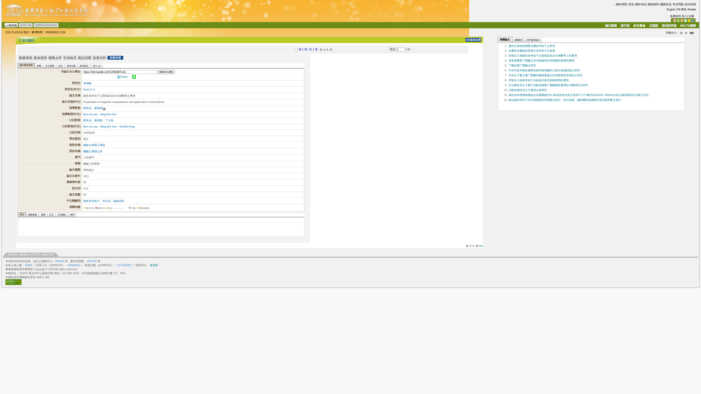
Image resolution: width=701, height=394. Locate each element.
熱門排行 (35, 254)
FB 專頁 (682, 9)
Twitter (124, 76)
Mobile (692, 9)
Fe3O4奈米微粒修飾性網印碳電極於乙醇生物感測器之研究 (544, 70)
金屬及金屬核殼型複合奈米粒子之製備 (532, 50)
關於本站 (640, 4)
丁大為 (109, 120)
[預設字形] (691, 32)
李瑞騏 (87, 83)
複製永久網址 (166, 72)
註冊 (691, 16)
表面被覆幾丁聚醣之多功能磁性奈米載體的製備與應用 (541, 60)
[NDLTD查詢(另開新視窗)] (687, 26)
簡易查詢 (12, 254)
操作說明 (690, 4)
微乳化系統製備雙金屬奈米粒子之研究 (532, 46)
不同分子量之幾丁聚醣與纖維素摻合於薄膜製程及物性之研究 (546, 75)
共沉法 (106, 201)
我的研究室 (48, 254)
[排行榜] (625, 26)
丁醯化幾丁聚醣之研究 (522, 65)
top (480, 245)
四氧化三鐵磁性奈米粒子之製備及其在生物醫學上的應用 (543, 55)
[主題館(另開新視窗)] (653, 26)
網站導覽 (621, 4)
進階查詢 (24, 254)
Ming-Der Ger (108, 114)
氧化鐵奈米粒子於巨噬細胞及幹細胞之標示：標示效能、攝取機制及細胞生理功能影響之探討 (565, 99)
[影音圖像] (639, 26)
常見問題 (678, 4)
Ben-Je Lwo (90, 114)
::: (614, 4)
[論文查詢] (611, 26)
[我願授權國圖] (115, 58)
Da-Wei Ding (127, 126)
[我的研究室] (669, 26)
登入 (684, 16)
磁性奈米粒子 (91, 201)
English (671, 9)
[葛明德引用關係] (104, 108)
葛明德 (98, 108)
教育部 (154, 265)
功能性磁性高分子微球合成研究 (528, 90)
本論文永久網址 (70, 71)
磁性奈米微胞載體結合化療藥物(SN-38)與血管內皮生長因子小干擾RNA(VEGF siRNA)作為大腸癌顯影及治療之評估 (579, 95)
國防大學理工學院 (94, 145)
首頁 (631, 4)
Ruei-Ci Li (89, 89)
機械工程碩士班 (92, 151)
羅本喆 (87, 108)
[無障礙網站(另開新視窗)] (13, 284)
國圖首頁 (665, 4)
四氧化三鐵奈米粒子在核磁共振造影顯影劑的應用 (539, 80)
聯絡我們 (653, 4)
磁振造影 (118, 201)
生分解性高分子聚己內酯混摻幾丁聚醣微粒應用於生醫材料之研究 (548, 85)
